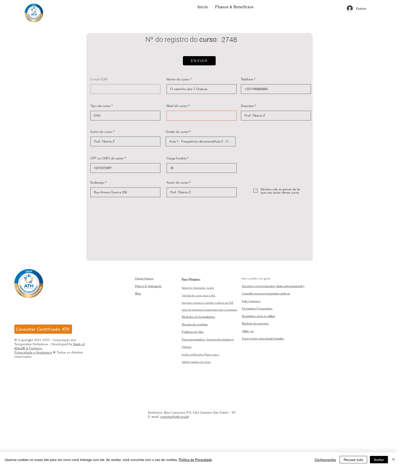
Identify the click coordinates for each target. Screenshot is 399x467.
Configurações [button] (325, 459)
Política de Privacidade (195, 459)
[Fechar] (393, 459)
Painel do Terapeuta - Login (198, 287)
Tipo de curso (100, 105)
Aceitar (379, 459)
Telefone (247, 79)
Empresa (247, 105)
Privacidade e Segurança (33, 352)
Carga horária (176, 158)
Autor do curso (101, 131)
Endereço (97, 182)
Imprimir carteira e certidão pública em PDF (208, 302)
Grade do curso (177, 131)
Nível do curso (176, 105)
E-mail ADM (98, 79)
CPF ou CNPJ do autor (107, 158)
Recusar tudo (353, 459)
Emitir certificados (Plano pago (200, 354)
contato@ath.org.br (174, 417)
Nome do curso (177, 79)
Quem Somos (144, 278)
